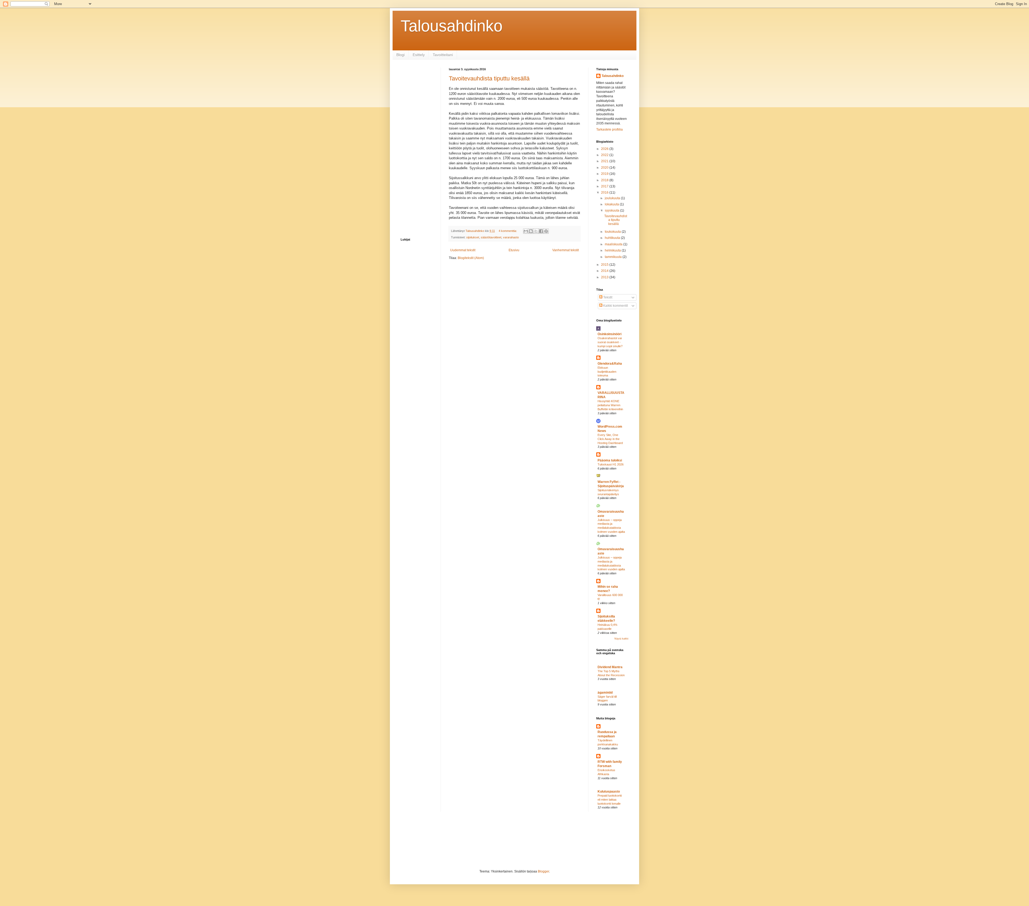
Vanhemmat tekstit (565, 250)
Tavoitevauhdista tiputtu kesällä (489, 78)
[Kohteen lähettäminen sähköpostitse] (525, 231)
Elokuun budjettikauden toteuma (607, 371)
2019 (605, 174)
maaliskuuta (614, 244)
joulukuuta (613, 198)
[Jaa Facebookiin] (541, 231)
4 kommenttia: (508, 230)
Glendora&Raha (610, 363)
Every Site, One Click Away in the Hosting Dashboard (610, 439)
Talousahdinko (451, 26)
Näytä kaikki (621, 638)
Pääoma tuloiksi (610, 460)
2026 (605, 149)
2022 (605, 155)
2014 (605, 271)
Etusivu (514, 250)
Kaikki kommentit (615, 306)
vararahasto (511, 237)
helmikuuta (613, 250)
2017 (605, 186)
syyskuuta (612, 210)
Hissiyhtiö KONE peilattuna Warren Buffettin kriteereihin (610, 405)
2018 (605, 180)
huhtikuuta (613, 238)
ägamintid (605, 692)
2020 (605, 167)
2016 (605, 192)
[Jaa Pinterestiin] (546, 231)
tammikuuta (613, 257)
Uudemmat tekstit (462, 250)
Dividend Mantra (610, 667)
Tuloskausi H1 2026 (611, 464)
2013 (605, 277)
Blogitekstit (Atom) (471, 258)
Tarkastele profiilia (609, 129)
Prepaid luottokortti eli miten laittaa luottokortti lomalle (610, 799)
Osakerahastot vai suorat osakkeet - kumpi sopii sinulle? (610, 342)
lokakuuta (612, 204)
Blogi (400, 55)
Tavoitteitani (443, 55)
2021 (605, 161)
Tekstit (607, 297)
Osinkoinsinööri (609, 334)
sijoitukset (472, 237)
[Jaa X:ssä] (536, 231)
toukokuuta (613, 232)
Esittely (419, 55)
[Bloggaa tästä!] (531, 231)
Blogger (543, 871)
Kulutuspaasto (609, 791)
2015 (605, 265)
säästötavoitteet (491, 237)
